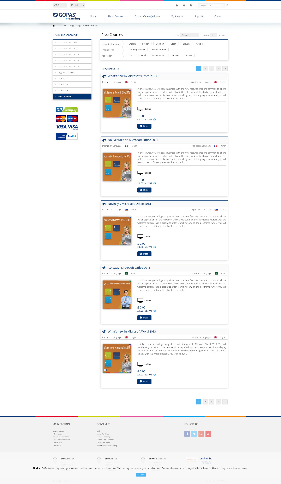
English (132, 44)
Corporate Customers (61, 439)
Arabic (199, 44)
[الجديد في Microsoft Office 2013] (117, 295)
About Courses (115, 16)
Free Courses (64, 96)
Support (199, 16)
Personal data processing (107, 445)
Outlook (175, 55)
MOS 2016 (63, 84)
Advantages (57, 434)
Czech (173, 44)
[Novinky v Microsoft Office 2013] (117, 231)
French (145, 44)
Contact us (57, 445)
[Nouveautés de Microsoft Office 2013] (117, 167)
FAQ (98, 431)
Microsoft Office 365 (68, 42)
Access (188, 55)
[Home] (54, 25)
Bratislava (157, 458)
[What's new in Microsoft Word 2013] (117, 358)
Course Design (58, 431)
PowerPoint (158, 55)
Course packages (136, 49)
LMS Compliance (103, 442)
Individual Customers (61, 437)
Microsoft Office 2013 (68, 66)
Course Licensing (103, 437)
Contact (218, 16)
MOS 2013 (63, 90)
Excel (143, 55)
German (160, 44)
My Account (177, 16)
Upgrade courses (66, 72)
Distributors (57, 442)
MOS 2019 (63, 78)
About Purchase (103, 434)
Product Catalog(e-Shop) (147, 16)
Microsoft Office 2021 (68, 48)
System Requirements (105, 439)
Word (131, 55)
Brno (111, 458)
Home (93, 16)
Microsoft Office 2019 (68, 54)
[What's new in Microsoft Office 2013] (117, 103)
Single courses (159, 49)
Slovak (186, 44)
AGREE (141, 474)
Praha (67, 458)
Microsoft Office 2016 (68, 60)
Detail (146, 126)
